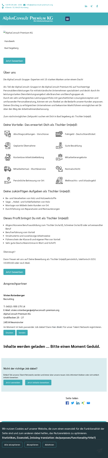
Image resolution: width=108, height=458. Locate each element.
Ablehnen (49, 444)
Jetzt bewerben (14, 60)
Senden (22, 332)
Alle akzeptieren (12, 444)
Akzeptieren (32, 444)
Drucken (9, 332)
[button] (67, 19)
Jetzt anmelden (13, 382)
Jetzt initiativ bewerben (38, 382)
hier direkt (57, 326)
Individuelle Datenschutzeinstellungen (15, 452)
